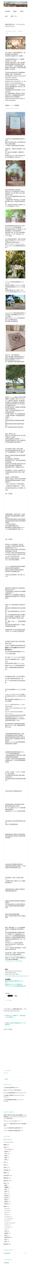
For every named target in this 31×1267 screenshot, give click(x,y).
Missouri (6, 1221)
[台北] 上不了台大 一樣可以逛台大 (12, 1090)
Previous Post (7, 1070)
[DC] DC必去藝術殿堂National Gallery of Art (15, 1092)
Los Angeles (7, 1219)
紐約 (5, 1239)
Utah (5, 1229)
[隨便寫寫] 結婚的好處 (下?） (16, 1128)
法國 (5, 1191)
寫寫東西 (7, 11)
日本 (5, 1153)
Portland (6, 1225)
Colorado (6, 1210)
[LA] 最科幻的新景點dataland (11, 1087)
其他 (5, 1165)
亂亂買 (5, 1144)
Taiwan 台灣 (7, 1149)
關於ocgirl (14, 16)
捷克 (5, 1189)
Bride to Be (7, 1139)
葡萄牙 (6, 1202)
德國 (5, 1185)
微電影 (15, 11)
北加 (5, 1231)
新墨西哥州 (7, 1237)
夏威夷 (6, 1233)
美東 (5, 1241)
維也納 (6, 1195)
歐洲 (5, 1183)
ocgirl (6, 33)
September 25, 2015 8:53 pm (10, 31)
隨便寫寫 (6, 1244)
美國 (5, 1206)
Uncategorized (8, 1142)
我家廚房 (6, 1178)
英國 (5, 1199)
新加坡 (6, 1151)
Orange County (8, 1223)
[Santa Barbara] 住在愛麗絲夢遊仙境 (15, 986)
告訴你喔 (6, 1170)
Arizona (6, 1208)
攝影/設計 (6, 1180)
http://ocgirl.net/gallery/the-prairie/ (14, 956)
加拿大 (5, 1167)
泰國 (5, 1155)
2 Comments (19, 31)
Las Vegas (7, 1216)
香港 (5, 1159)
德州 (10, 1000)
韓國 (5, 1157)
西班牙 (6, 1204)
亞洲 (5, 1147)
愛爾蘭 (6, 1187)
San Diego (7, 1227)
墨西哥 (5, 1173)
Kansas (6, 1214)
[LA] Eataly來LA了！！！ (16, 1121)
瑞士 (5, 1193)
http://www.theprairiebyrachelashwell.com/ (17, 976)
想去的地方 (7, 1175)
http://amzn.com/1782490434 (13, 961)
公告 (5, 1162)
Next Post (6, 1073)
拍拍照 (21, 11)
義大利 (6, 1197)
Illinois (6, 1212)
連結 (6, 16)
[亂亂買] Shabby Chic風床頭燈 (13, 984)
